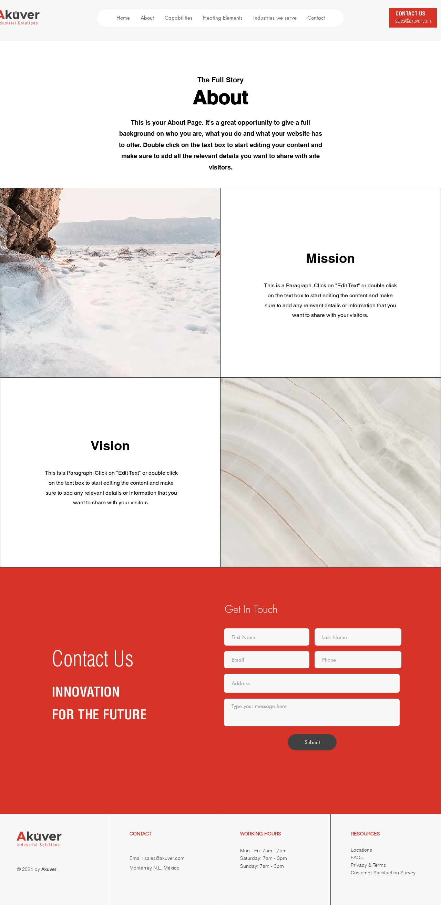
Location (360, 850)
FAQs (357, 857)
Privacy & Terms (368, 865)
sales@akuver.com (413, 21)
